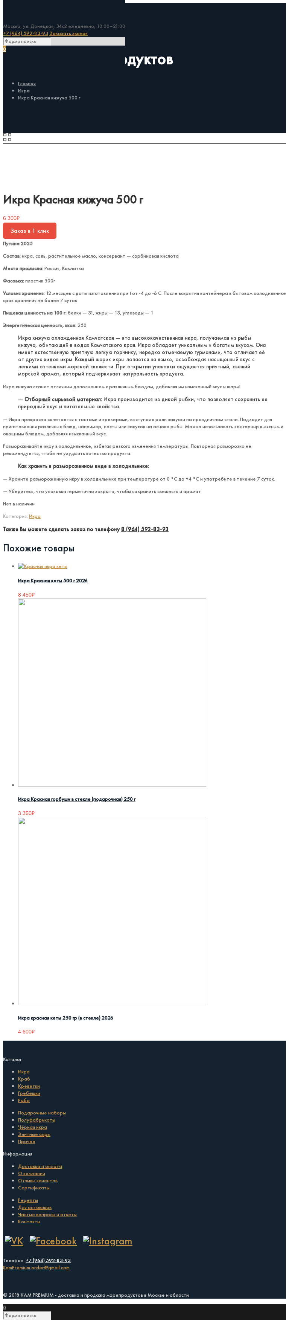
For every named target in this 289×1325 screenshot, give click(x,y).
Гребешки (29, 1093)
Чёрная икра (32, 1127)
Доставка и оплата (40, 1166)
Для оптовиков (35, 1207)
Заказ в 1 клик (30, 231)
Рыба (24, 1100)
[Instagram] (107, 1240)
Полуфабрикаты (36, 1119)
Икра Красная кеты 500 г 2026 (53, 580)
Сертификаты (34, 1187)
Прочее (26, 1141)
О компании (31, 1173)
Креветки (29, 1085)
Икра (24, 90)
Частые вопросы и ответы (47, 1214)
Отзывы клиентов (38, 1180)
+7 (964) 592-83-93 (25, 33)
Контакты (29, 1221)
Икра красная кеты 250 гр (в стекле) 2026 (65, 1017)
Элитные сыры (34, 1134)
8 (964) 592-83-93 (145, 529)
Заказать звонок (68, 33)
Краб (24, 1078)
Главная (27, 83)
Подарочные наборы (42, 1112)
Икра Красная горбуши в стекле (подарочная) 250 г (76, 798)
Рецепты (28, 1200)
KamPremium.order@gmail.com (36, 1267)
